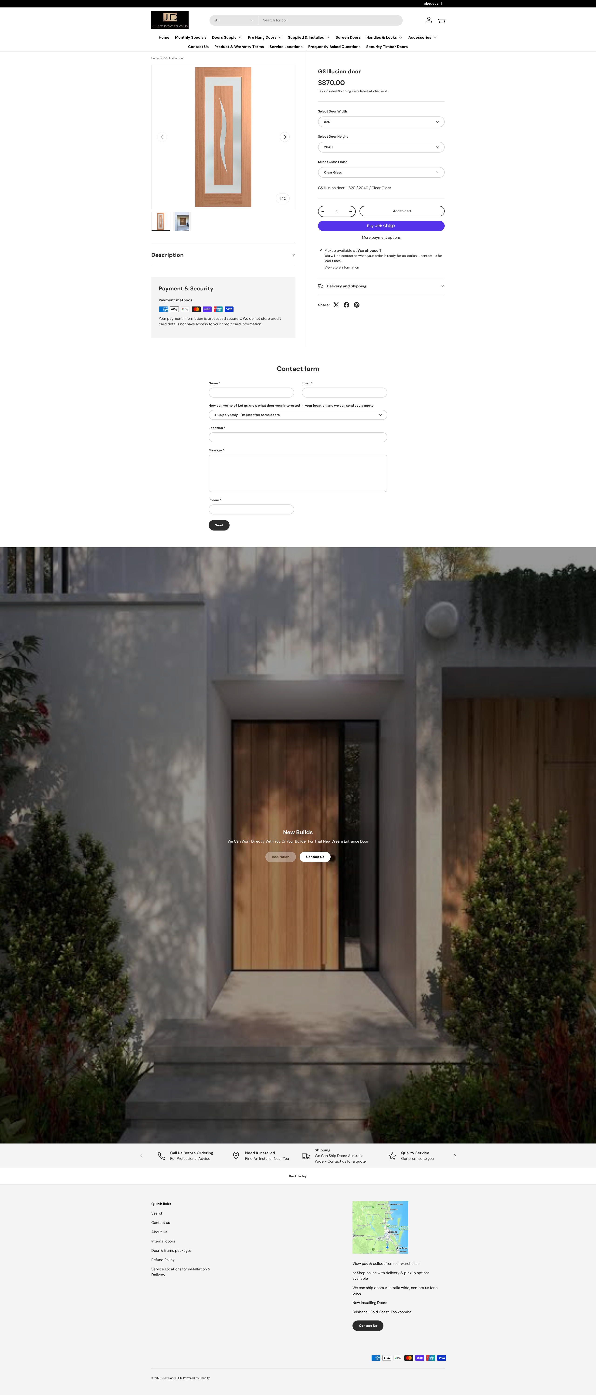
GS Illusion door (173, 58)
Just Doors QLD (172, 1378)
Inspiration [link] (280, 857)
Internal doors (163, 1241)
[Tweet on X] (336, 305)
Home (164, 37)
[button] (442, 20)
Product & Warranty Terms (239, 46)
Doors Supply (224, 37)
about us (431, 3)
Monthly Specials (191, 37)
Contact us (160, 1222)
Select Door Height (333, 136)
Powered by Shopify (196, 1378)
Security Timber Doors (387, 46)
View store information (342, 267)
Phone (214, 500)
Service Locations (286, 46)
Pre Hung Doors (262, 37)
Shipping (344, 91)
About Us (159, 1231)
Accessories (419, 37)
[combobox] (306, 20)
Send (219, 525)
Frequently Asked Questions (334, 46)
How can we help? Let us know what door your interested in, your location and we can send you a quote (291, 405)
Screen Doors (348, 37)
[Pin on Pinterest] (357, 305)
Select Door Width (332, 111)
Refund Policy (163, 1259)
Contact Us (198, 46)
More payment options (381, 237)
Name (213, 383)
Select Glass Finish (333, 162)
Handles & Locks (381, 37)
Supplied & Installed (306, 37)
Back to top (298, 1176)
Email (306, 383)
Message (215, 450)
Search (157, 1213)
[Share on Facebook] (346, 305)
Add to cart (402, 211)
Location (216, 428)
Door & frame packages (171, 1250)
